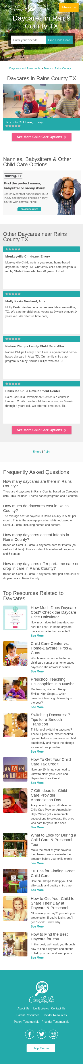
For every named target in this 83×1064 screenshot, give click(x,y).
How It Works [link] (40, 1008)
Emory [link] (37, 451)
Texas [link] (47, 68)
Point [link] (47, 451)
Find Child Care (59, 40)
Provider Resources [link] (54, 1015)
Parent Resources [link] (27, 1015)
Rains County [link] (62, 68)
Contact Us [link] (58, 1008)
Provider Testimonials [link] (55, 1021)
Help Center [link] (41, 1048)
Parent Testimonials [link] (26, 1021)
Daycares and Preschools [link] (24, 68)
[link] (20, 7)
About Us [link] (23, 1008)
